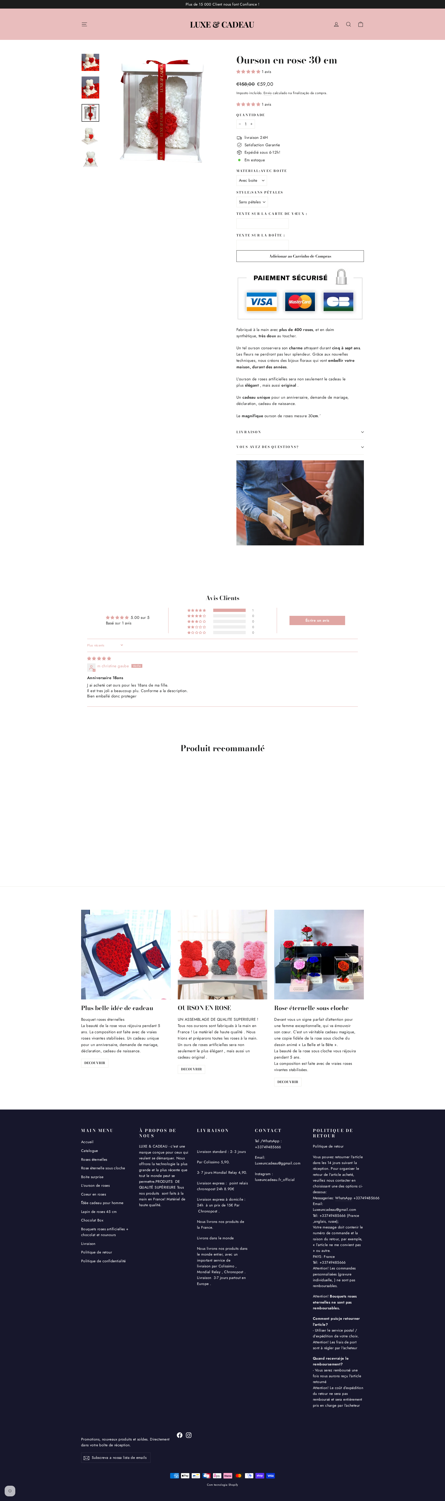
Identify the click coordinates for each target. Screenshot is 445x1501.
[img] (99, 658)
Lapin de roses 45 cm (99, 1211)
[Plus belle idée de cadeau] (126, 954)
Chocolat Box (92, 1220)
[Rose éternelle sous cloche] (319, 954)
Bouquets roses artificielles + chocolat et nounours (105, 1231)
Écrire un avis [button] (317, 620)
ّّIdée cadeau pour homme (102, 1202)
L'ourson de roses (95, 1185)
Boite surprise (92, 1177)
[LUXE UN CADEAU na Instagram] (188, 1435)
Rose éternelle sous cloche (103, 1168)
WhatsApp (343, 1198)
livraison (248, 432)
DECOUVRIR (94, 1062)
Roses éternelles (94, 1159)
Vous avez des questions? (267, 447)
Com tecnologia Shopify (222, 1485)
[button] (249, 71)
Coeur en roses (93, 1194)
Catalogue (89, 1150)
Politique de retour (96, 1252)
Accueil (87, 1142)
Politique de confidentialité (103, 1261)
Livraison (88, 1243)
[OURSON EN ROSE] (222, 954)
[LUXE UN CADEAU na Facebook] (179, 1435)
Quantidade (250, 115)
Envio (268, 93)
